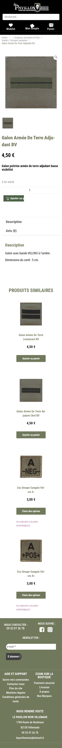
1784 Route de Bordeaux (30, 722)
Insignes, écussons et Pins (27, 37)
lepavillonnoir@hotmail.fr (30, 738)
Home (5, 37)
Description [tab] (14, 222)
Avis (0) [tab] (11, 231)
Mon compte (32, 28)
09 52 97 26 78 (15, 628)
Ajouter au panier (17, 198)
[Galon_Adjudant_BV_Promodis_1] (31, 82)
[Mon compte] (32, 26)
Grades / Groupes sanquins (14, 40)
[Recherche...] (31, 17)
